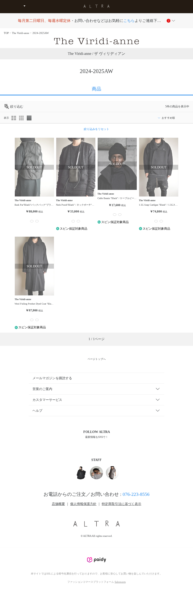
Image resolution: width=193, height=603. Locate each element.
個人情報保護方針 (83, 504)
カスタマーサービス (47, 400)
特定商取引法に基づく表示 (121, 504)
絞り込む (16, 106)
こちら (129, 21)
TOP (6, 33)
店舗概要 (58, 504)
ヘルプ (37, 410)
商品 (96, 88)
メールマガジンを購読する (52, 378)
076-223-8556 (136, 494)
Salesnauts (120, 581)
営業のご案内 (42, 389)
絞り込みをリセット (96, 129)
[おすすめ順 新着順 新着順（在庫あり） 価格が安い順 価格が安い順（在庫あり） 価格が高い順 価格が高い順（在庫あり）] (172, 118)
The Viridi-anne (20, 33)
